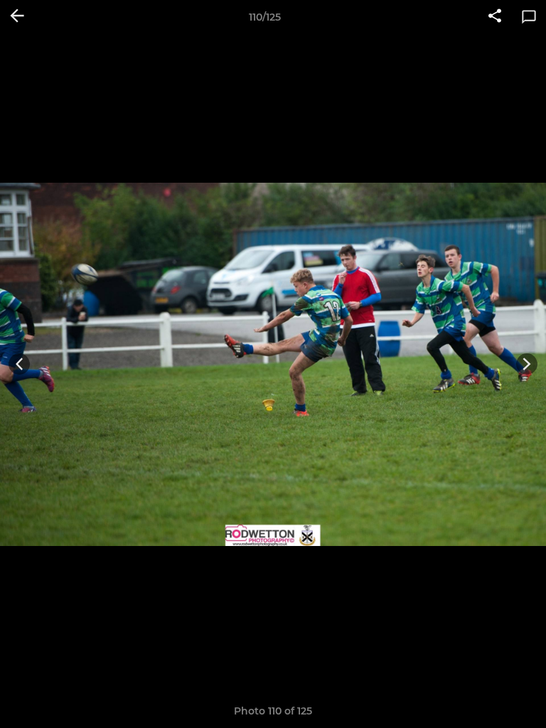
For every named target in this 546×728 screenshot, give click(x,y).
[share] (494, 17)
